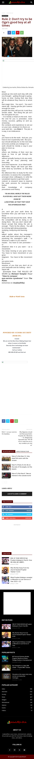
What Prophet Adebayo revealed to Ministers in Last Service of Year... (21, 643)
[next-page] (6, 482)
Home (3, 13)
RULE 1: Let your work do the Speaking (9, 433)
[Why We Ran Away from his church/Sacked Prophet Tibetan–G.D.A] (5, 570)
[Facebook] (9, 32)
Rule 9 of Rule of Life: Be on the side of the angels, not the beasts (22, 467)
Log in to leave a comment (17, 494)
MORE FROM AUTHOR (22, 451)
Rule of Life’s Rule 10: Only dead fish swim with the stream (21, 458)
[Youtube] (24, 750)
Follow (29, 510)
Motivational (10, 13)
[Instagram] (14, 750)
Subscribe (28, 518)
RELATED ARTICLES (8, 451)
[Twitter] (13, 32)
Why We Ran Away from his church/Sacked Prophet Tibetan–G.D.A (19, 570)
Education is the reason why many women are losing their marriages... (22, 676)
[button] (3, 2)
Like (30, 506)
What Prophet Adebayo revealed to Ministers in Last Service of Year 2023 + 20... (21, 579)
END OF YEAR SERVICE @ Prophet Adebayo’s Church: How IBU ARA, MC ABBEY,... (21, 560)
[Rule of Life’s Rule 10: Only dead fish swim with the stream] (6, 458)
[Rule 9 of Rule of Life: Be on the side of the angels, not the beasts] (6, 467)
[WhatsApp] (22, 32)
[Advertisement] (17, 8)
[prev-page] (3, 482)
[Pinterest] (17, 32)
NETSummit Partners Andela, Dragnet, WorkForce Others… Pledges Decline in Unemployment (22, 658)
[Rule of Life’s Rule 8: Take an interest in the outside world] (6, 475)
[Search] (31, 2)
